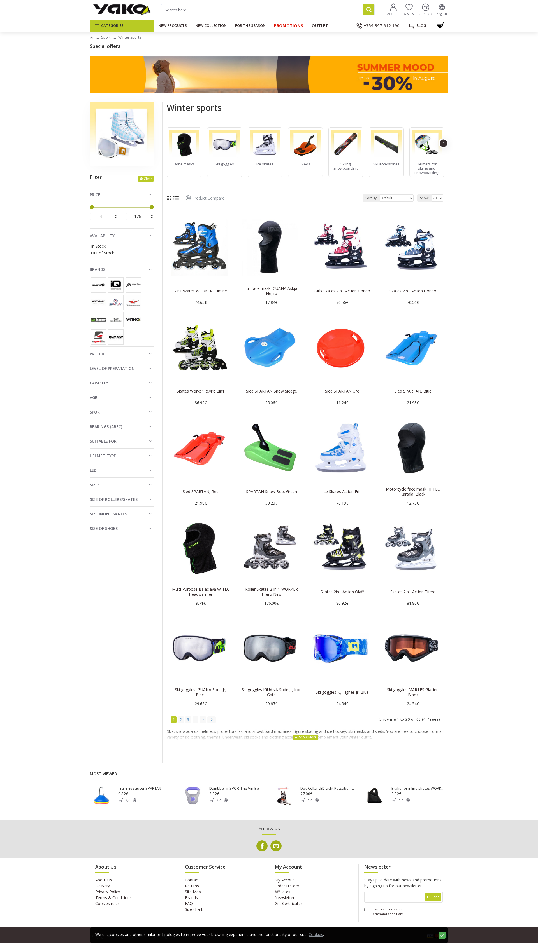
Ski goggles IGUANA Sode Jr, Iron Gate (272, 692)
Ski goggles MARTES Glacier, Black (413, 692)
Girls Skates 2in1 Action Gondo (342, 291)
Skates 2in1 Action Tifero (413, 591)
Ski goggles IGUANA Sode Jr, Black (200, 692)
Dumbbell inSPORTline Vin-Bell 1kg (236, 788)
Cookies (316, 934)
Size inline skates (108, 514)
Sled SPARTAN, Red (201, 491)
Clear (148, 178)
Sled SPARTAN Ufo (342, 391)
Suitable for (103, 441)
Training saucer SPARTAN (139, 788)
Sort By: (371, 198)
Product (99, 353)
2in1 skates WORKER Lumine (200, 291)
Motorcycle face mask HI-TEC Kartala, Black (413, 492)
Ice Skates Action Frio (342, 491)
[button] (167, 143)
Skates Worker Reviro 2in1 (200, 391)
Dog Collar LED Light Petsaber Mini (327, 788)
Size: (94, 484)
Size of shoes (104, 528)
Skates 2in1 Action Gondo (412, 291)
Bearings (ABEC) (106, 426)
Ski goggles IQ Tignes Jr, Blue (342, 692)
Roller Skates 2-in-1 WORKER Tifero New (271, 592)
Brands (97, 269)
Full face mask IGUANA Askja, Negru (271, 291)
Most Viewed (103, 773)
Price (95, 194)
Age (93, 397)
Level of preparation (112, 368)
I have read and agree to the (391, 911)
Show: (424, 198)
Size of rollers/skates (114, 499)
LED (93, 470)
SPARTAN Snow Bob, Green (271, 491)
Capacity (99, 383)
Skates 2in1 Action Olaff (342, 591)
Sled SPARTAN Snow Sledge (271, 391)
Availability (102, 235)
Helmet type (103, 455)
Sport (105, 37)
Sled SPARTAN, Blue (413, 391)
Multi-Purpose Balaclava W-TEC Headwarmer (200, 592)
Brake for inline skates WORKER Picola (418, 788)
